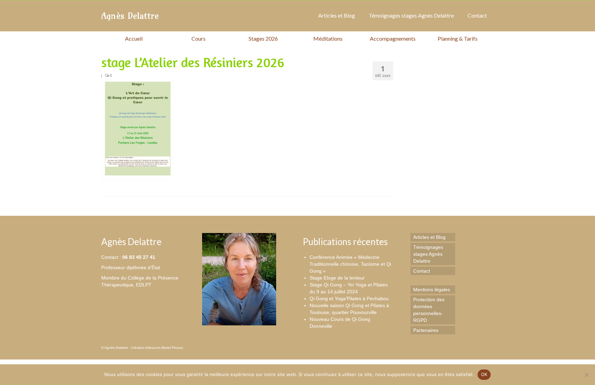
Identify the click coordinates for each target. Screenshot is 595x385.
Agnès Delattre (130, 15)
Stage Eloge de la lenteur (337, 278)
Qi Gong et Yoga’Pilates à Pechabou (349, 298)
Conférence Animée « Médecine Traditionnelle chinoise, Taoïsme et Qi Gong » (350, 264)
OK (484, 374)
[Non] (586, 374)
